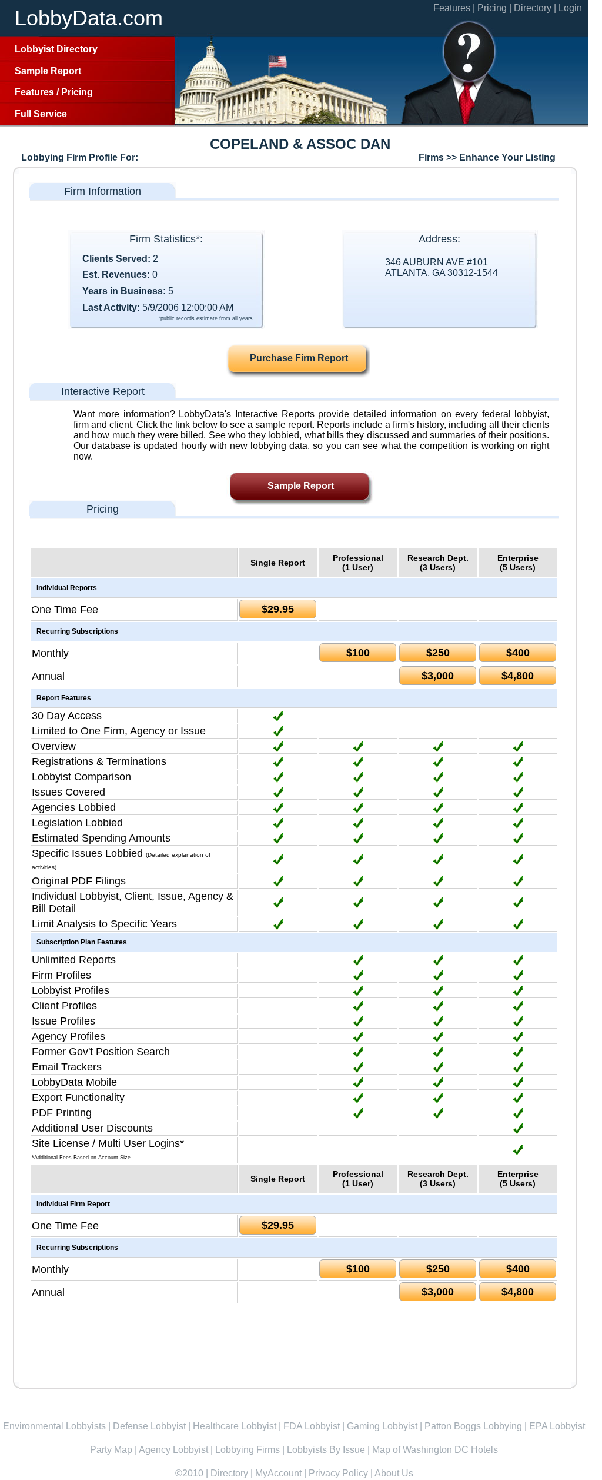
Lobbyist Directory (56, 49)
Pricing (77, 92)
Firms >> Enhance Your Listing (487, 157)
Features (34, 92)
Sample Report (48, 71)
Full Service (41, 114)
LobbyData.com (89, 18)
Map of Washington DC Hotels (435, 1450)
